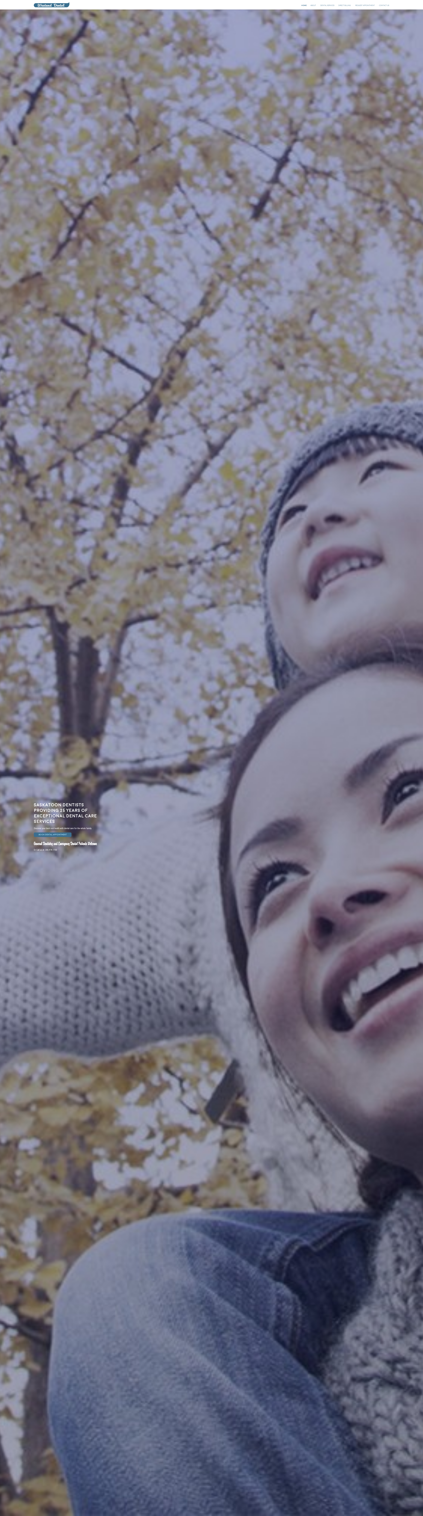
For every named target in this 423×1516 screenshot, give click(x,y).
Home (52, 4)
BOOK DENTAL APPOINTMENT (53, 835)
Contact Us (384, 5)
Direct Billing (344, 5)
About (313, 5)
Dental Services (327, 5)
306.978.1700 (51, 850)
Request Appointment (365, 5)
